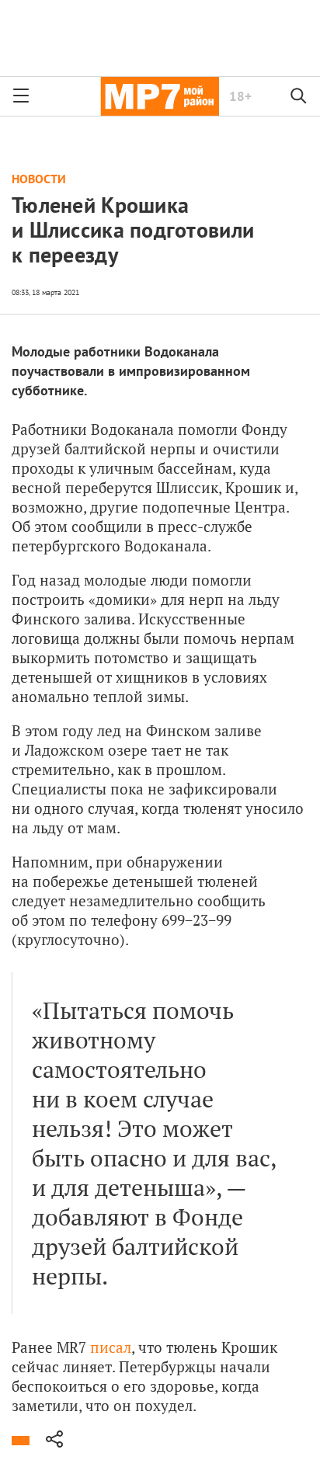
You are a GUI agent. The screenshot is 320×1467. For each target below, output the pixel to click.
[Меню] (21, 96)
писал (110, 1347)
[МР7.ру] (159, 96)
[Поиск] (299, 96)
